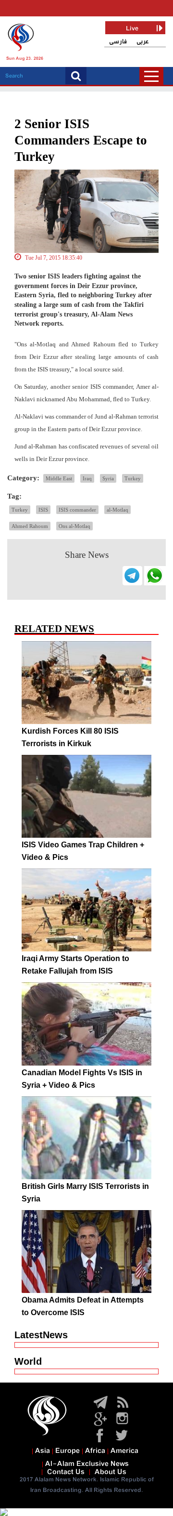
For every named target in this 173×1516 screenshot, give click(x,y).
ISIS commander (77, 510)
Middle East (59, 478)
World (28, 1361)
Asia (42, 1451)
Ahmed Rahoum (30, 526)
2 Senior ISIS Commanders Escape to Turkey (80, 140)
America (124, 1451)
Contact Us (66, 1472)
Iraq (87, 478)
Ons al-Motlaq (74, 526)
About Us (110, 1472)
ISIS (43, 510)
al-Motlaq (117, 510)
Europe (67, 1451)
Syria (108, 478)
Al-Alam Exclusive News (87, 1464)
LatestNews (41, 1335)
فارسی (118, 42)
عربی (142, 42)
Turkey (132, 478)
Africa (95, 1451)
